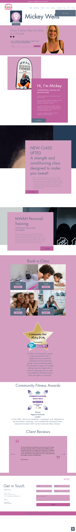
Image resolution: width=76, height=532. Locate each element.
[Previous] (13, 454)
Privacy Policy (6, 502)
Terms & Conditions (8, 503)
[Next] (63, 454)
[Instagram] (13, 36)
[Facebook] (11, 36)
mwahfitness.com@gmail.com (13, 496)
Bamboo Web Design (45, 513)
